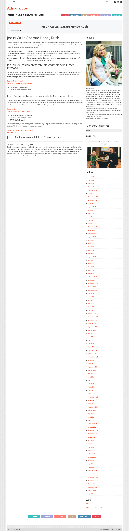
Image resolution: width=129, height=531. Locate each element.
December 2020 (93, 317)
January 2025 (92, 193)
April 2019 (91, 383)
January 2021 (92, 313)
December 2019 (93, 357)
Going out (75, 15)
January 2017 (92, 457)
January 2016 (92, 474)
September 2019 (93, 367)
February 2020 (92, 350)
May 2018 (91, 420)
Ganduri (116, 15)
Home (8, 2)
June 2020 (91, 337)
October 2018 (92, 403)
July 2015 (91, 494)
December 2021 (93, 283)
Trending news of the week (30, 15)
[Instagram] (118, 2)
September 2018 (93, 407)
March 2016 (91, 467)
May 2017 (91, 447)
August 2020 (92, 330)
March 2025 (91, 187)
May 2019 (91, 380)
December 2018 (93, 397)
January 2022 (92, 280)
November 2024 (93, 200)
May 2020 (91, 340)
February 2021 (92, 310)
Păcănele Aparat (12, 132)
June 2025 (91, 177)
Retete (11, 15)
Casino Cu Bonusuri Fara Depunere (19, 111)
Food (65, 15)
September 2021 (93, 290)
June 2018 (91, 417)
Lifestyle (94, 15)
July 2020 (91, 333)
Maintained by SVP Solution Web (112, 529)
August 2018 (92, 410)
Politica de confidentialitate (94, 508)
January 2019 (92, 393)
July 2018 (91, 414)
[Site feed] (121, 2)
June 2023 (91, 243)
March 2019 (91, 387)
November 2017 (93, 434)
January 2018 (92, 427)
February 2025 (92, 190)
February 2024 (92, 220)
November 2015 (93, 480)
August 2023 (92, 237)
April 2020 (91, 343)
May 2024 (91, 213)
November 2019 (93, 360)
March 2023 (91, 253)
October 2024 (92, 203)
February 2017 (92, 454)
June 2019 (91, 377)
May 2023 (91, 247)
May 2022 (91, 267)
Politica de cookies (91, 504)
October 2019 (92, 363)
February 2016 (92, 470)
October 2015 (92, 484)
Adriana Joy (17, 8)
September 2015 (93, 487)
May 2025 (91, 180)
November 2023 (93, 227)
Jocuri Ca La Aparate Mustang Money (19, 83)
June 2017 (91, 444)
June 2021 (91, 300)
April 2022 (91, 270)
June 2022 (91, 263)
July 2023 (91, 240)
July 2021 (91, 297)
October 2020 (92, 323)
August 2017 (92, 437)
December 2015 (93, 477)
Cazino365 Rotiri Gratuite (15, 81)
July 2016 (91, 464)
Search (109, 2)
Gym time (105, 15)
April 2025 (91, 183)
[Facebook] (115, 2)
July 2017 (91, 440)
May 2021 (91, 303)
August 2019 (92, 370)
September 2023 (93, 233)
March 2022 (91, 273)
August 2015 (92, 490)
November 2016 (93, 460)
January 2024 (92, 223)
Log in (100, 529)
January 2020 (92, 353)
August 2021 (92, 293)
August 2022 (92, 257)
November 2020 (93, 320)
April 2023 (91, 250)
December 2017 (93, 430)
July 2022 (91, 260)
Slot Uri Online (12, 109)
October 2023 (92, 230)
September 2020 (93, 327)
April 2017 (91, 450)
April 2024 (91, 217)
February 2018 (92, 424)
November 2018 (93, 400)
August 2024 (92, 207)
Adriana (15, 2)
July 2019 (91, 373)
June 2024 (91, 210)
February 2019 (92, 390)
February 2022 (92, 277)
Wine (85, 15)
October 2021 (92, 287)
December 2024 (93, 197)
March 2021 (91, 307)
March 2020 (91, 347)
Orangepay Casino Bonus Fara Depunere (20, 130)
